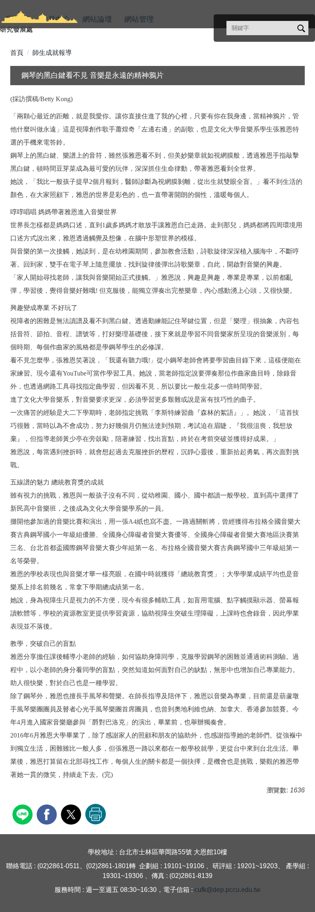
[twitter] (72, 813)
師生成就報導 (52, 52)
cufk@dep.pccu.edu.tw (227, 889)
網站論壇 (97, 19)
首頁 (16, 52)
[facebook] (48, 813)
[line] (23, 813)
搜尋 (300, 28)
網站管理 (139, 19)
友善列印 (95, 814)
